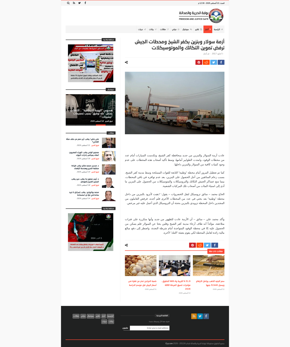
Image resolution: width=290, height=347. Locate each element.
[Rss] (74, 3)
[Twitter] (79, 3)
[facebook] (221, 62)
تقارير (98, 316)
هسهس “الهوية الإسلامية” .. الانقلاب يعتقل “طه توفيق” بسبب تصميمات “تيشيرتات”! (91, 114)
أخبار (205, 54)
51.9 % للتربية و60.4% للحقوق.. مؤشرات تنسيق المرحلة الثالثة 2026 (175, 285)
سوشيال (90, 316)
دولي (83, 316)
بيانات (111, 321)
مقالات (76, 316)
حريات (104, 321)
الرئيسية (110, 316)
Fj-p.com (169, 343)
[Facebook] (85, 3)
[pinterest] (198, 62)
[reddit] (206, 62)
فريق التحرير (109, 121)
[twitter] (213, 62)
